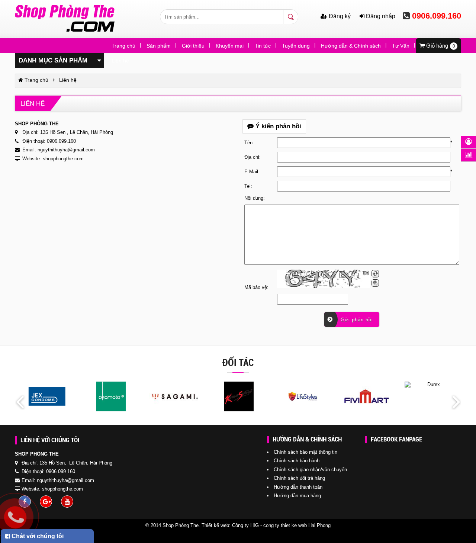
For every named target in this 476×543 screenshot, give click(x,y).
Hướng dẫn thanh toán (298, 487)
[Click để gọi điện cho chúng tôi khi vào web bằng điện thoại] (15, 517)
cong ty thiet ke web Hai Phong (297, 525)
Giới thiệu (193, 46)
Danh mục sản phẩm (53, 60)
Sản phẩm (159, 46)
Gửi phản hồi (356, 319)
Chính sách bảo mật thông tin (305, 452)
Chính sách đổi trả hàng (299, 478)
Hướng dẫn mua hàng (297, 495)
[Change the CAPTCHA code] (375, 273)
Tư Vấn (400, 46)
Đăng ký (339, 16)
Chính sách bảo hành (296, 460)
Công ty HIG (245, 525)
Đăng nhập (379, 16)
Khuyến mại (230, 46)
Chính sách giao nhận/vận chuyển (310, 469)
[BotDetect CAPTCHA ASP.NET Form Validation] (323, 279)
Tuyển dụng (296, 46)
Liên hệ (120, 61)
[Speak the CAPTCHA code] (375, 283)
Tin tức (263, 46)
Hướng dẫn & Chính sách (351, 46)
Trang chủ (123, 46)
